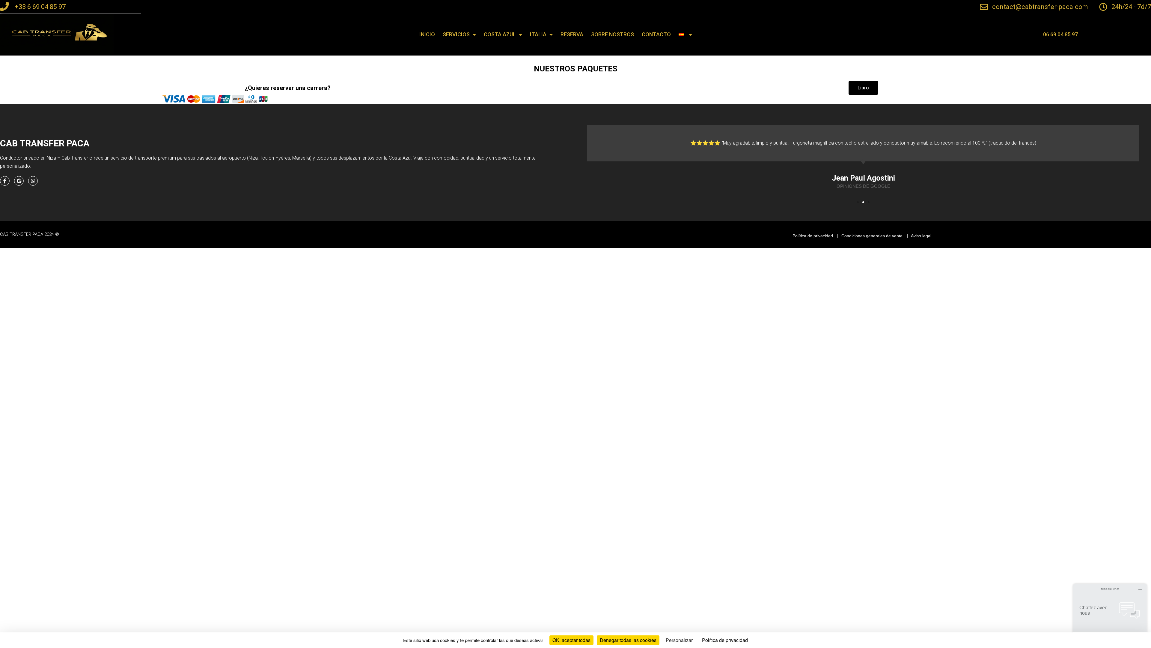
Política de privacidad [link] (725, 640)
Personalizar (679, 640)
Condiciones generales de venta (872, 235)
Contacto (656, 34)
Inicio (427, 34)
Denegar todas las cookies (628, 640)
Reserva (572, 34)
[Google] (19, 181)
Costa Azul (500, 34)
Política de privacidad (813, 235)
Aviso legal (921, 235)
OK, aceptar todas (571, 640)
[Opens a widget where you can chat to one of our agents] (1110, 613)
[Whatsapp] (33, 181)
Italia (538, 34)
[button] (1060, 34)
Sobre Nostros (612, 34)
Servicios (456, 34)
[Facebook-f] (5, 181)
